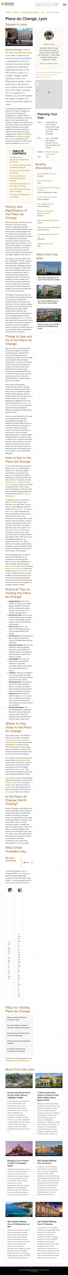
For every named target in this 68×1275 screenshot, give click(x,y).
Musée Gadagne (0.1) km (46, 174)
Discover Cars (22, 571)
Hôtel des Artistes (12, 783)
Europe (8, 12)
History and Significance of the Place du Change (19, 159)
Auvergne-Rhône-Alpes (29, 12)
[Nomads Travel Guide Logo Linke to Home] (7, 4)
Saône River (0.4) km (45, 244)
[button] (49, 92)
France (15, 12)
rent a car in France (14, 568)
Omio (21, 541)
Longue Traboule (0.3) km (47, 197)
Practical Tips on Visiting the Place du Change (17, 178)
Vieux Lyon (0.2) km (44, 181)
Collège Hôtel (20, 760)
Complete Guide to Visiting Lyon (17, 1061)
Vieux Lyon (25, 143)
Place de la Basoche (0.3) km (48, 220)
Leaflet (60, 108)
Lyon (42, 12)
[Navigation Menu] (64, 5)
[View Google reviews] (32, 862)
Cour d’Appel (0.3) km (45, 204)
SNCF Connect (17, 530)
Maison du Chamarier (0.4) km (48, 227)
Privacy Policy (34, 1271)
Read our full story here (49, 63)
